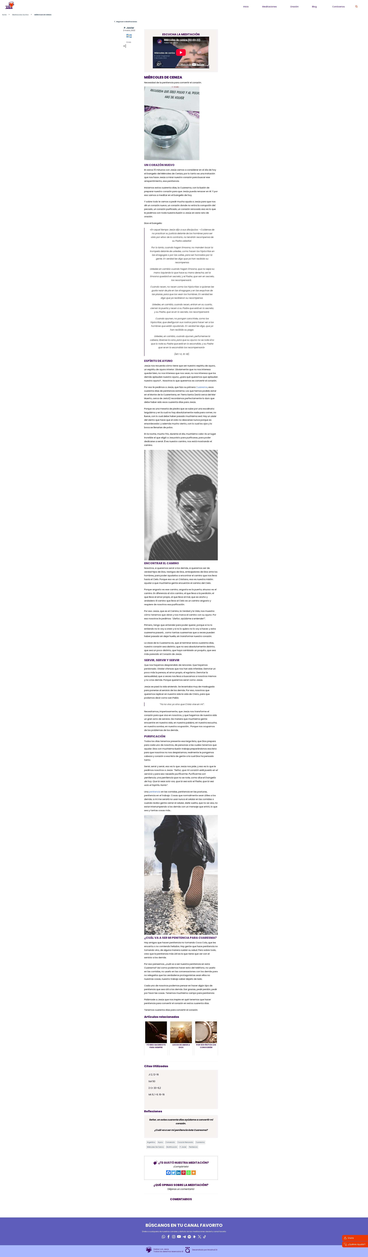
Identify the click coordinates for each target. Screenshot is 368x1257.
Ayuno (160, 1142)
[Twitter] (173, 1172)
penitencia (154, 791)
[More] (193, 1172)
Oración (294, 6)
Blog (314, 6)
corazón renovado (185, 1142)
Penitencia (193, 1147)
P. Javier (129, 27)
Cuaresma (201, 387)
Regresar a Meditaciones (125, 21)
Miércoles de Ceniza (155, 1147)
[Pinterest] (183, 1172)
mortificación (171, 1147)
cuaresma (200, 1142)
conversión (170, 1142)
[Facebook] (168, 1172)
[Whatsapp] (188, 1172)
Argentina (151, 1142)
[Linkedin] (178, 1172)
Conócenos (338, 6)
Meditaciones (269, 6)
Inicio (246, 6)
